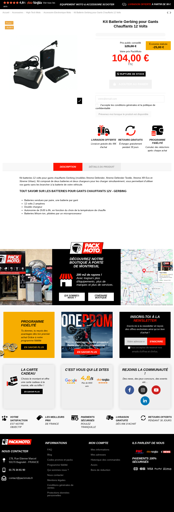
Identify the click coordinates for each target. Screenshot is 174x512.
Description (68, 166)
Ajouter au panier (133, 84)
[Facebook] (129, 389)
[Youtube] (156, 389)
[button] (72, 297)
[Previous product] (168, 13)
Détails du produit (101, 166)
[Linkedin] (145, 400)
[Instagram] (142, 389)
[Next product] (170, 13)
